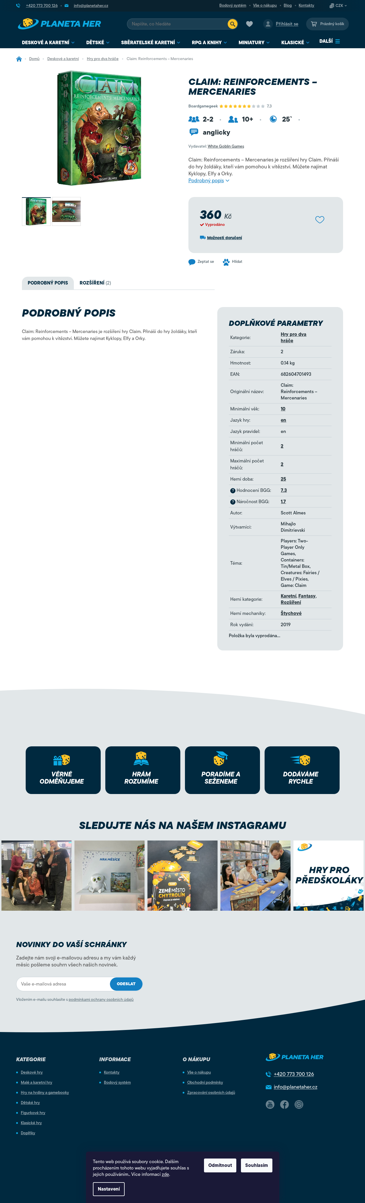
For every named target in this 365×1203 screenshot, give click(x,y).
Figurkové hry (33, 1113)
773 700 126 (294, 1074)
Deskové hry (32, 1072)
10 (283, 409)
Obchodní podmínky (205, 1082)
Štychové (291, 613)
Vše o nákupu (265, 5)
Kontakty (306, 5)
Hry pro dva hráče (293, 338)
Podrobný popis (206, 180)
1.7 (283, 501)
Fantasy (307, 596)
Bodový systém (232, 5)
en (283, 420)
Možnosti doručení (224, 238)
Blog (288, 5)
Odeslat (126, 984)
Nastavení (109, 1189)
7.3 (284, 490)
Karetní (288, 596)
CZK (339, 5)
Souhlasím (256, 1165)
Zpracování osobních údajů (211, 1092)
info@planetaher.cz (295, 1087)
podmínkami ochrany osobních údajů (101, 999)
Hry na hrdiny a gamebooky (45, 1092)
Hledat (232, 24)
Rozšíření (291, 602)
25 (283, 479)
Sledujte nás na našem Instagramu (182, 825)
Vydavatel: (216, 146)
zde (165, 1174)
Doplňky (28, 1133)
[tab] (95, 283)
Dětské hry (30, 1103)
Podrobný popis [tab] (48, 283)
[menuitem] (48, 43)
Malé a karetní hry (36, 1082)
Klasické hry (31, 1123)
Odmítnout (220, 1165)
